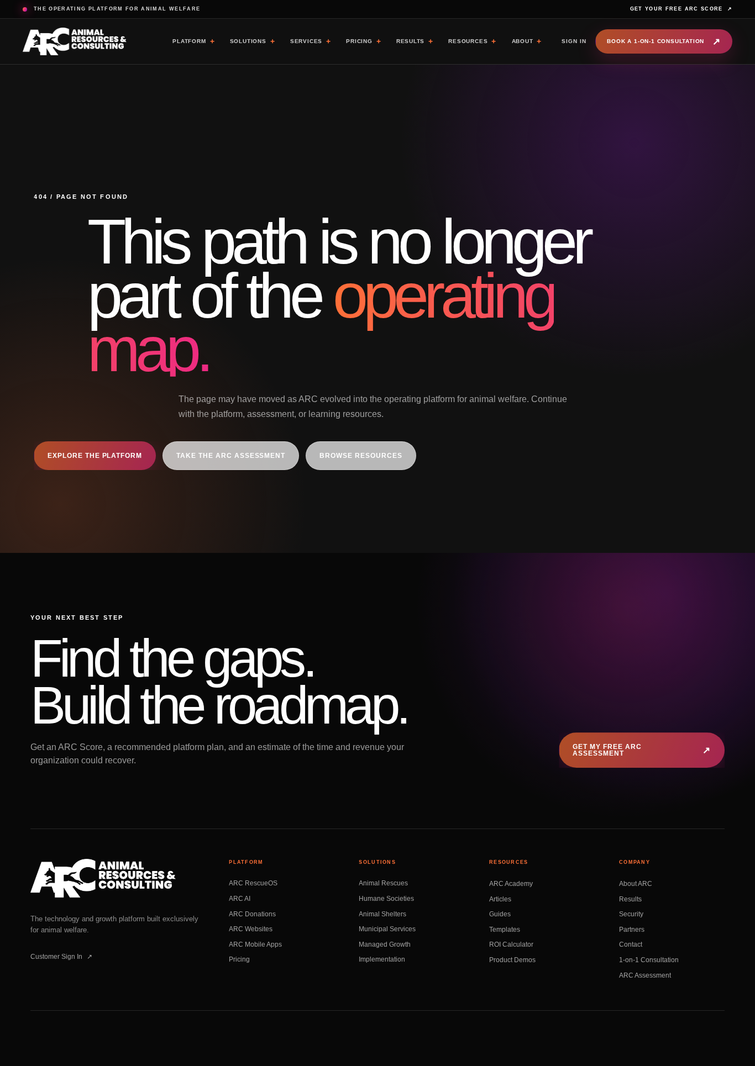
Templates (504, 929)
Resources (472, 41)
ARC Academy (511, 883)
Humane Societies (386, 899)
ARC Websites (250, 929)
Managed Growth (385, 944)
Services (310, 41)
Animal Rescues (383, 883)
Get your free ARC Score (681, 9)
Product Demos (512, 959)
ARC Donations (252, 914)
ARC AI (239, 899)
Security (631, 914)
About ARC (635, 883)
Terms (394, 1050)
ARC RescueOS (253, 883)
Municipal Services (387, 929)
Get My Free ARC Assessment (642, 750)
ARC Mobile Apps (255, 944)
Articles (500, 899)
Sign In (574, 41)
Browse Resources (361, 456)
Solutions (252, 41)
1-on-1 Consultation (649, 959)
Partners (631, 929)
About (527, 41)
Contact (630, 944)
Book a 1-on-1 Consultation (664, 41)
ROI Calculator (511, 944)
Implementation (382, 959)
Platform (193, 41)
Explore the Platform (95, 456)
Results (414, 41)
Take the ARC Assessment (231, 456)
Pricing (363, 41)
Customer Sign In (61, 957)
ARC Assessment (645, 975)
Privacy (366, 1050)
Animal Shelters (382, 914)
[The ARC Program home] (75, 41)
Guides (500, 914)
